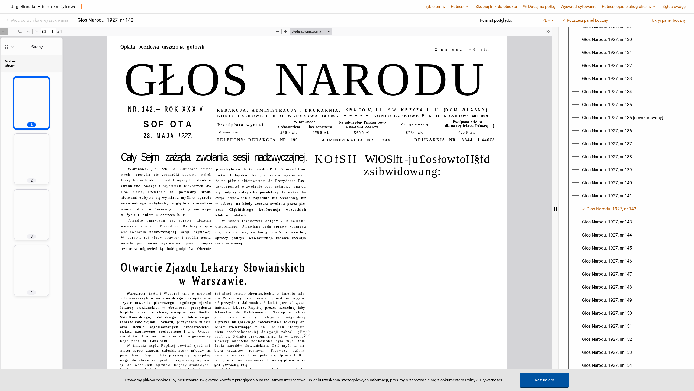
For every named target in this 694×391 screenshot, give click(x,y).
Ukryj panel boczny (669, 20)
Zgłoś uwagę (674, 6)
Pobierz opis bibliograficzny (626, 6)
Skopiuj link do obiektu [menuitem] (496, 6)
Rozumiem (544, 380)
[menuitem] (607, 39)
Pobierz (457, 6)
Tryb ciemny (434, 6)
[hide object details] (555, 209)
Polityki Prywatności (483, 380)
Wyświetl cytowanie (578, 6)
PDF (546, 20)
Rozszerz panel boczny (587, 20)
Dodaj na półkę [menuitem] (541, 6)
